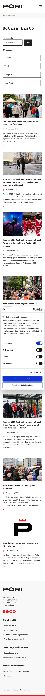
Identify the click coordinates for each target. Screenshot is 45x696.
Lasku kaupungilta (11, 653)
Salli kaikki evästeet (22, 379)
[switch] (39, 350)
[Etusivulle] (12, 5)
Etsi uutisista (8, 38)
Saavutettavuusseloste (21, 690)
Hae (28, 43)
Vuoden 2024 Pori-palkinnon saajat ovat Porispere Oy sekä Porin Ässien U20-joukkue (22, 243)
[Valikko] (40, 6)
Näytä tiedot (33, 372)
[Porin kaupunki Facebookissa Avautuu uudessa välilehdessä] (4, 611)
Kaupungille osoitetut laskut (15, 657)
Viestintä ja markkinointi (14, 639)
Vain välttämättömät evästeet (22, 385)
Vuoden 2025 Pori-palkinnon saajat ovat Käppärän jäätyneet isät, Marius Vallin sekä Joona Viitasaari (22, 182)
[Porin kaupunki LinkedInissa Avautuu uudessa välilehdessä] (14, 611)
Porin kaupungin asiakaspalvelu (16, 671)
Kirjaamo (7, 676)
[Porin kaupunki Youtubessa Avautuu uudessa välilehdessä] (10, 611)
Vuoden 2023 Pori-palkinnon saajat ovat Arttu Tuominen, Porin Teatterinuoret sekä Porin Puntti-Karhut (22, 425)
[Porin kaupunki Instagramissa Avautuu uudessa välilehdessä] (7, 611)
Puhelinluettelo (10, 626)
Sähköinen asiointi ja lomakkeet (16, 635)
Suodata (8, 50)
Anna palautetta (10, 630)
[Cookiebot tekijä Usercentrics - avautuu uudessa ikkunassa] (32, 309)
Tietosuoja (6, 690)
